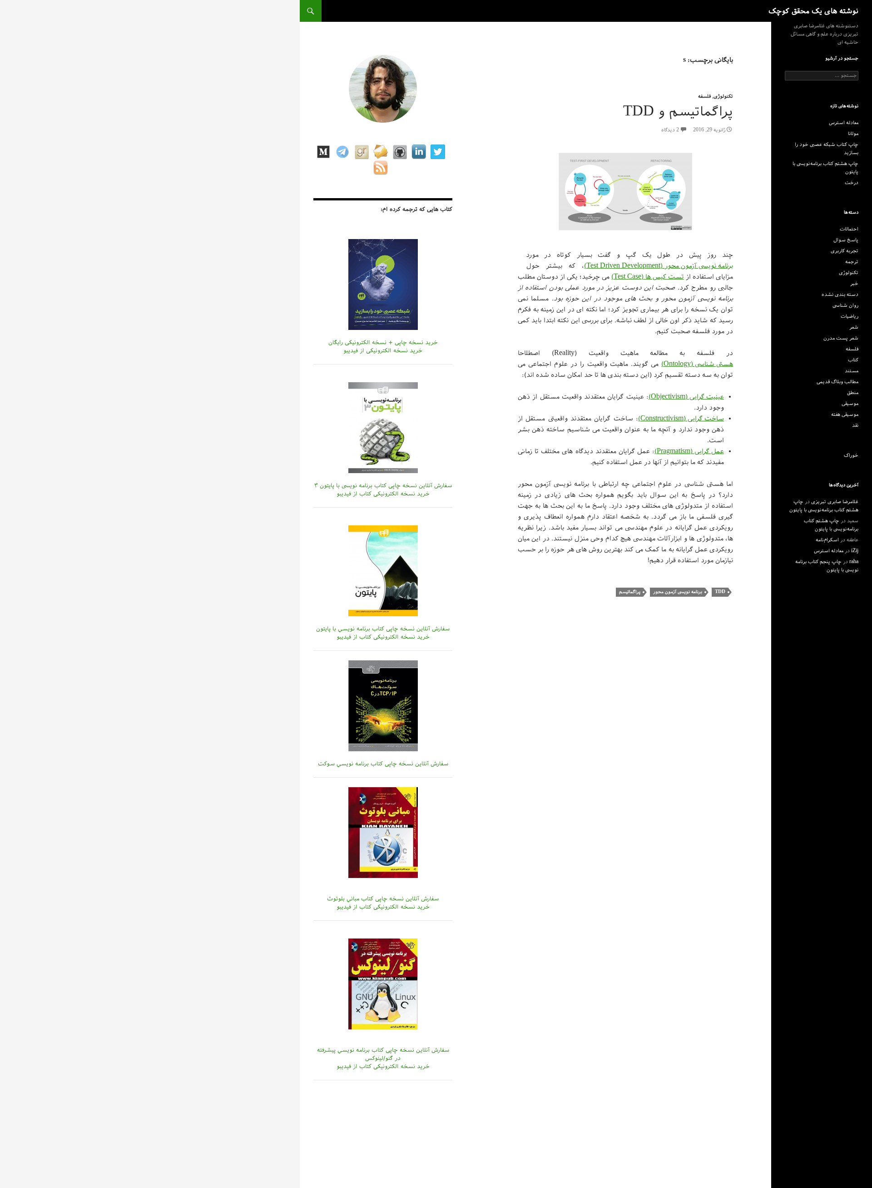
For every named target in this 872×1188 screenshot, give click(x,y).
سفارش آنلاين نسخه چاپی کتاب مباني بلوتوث (383, 898)
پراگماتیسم (629, 591)
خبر (854, 283)
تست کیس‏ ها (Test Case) (647, 276)
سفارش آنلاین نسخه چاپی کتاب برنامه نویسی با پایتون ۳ (383, 485)
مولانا (853, 133)
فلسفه (704, 96)
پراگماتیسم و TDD (678, 111)
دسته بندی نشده (840, 294)
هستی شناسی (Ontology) (697, 364)
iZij (854, 551)
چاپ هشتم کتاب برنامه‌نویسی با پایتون (825, 168)
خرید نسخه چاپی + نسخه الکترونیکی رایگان (383, 342)
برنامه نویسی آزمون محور (677, 591)
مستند (851, 371)
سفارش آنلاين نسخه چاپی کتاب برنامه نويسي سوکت (383, 763)
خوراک (851, 455)
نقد (855, 425)
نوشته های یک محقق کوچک (813, 11)
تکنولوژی (723, 96)
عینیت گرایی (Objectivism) (686, 396)
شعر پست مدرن (840, 338)
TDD (720, 591)
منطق (852, 392)
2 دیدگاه (670, 130)
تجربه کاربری (844, 251)
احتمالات (849, 229)
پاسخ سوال (845, 240)
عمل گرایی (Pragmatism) (689, 451)
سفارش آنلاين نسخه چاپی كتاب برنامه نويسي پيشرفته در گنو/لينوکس (383, 1054)
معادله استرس (843, 122)
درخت (851, 182)
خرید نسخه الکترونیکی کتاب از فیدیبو (383, 493)
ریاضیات (849, 316)
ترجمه (851, 262)
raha (853, 561)
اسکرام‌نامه (827, 540)
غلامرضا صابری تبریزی (834, 501)
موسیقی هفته (844, 414)
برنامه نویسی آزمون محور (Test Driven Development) (658, 266)
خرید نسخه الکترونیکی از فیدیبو (382, 350)
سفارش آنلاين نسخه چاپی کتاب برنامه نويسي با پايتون (383, 628)
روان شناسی (845, 305)
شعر (853, 327)
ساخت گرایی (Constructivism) (681, 418)
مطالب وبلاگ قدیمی (837, 381)
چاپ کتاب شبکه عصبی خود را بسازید (826, 148)
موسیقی (850, 403)
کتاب (853, 360)
